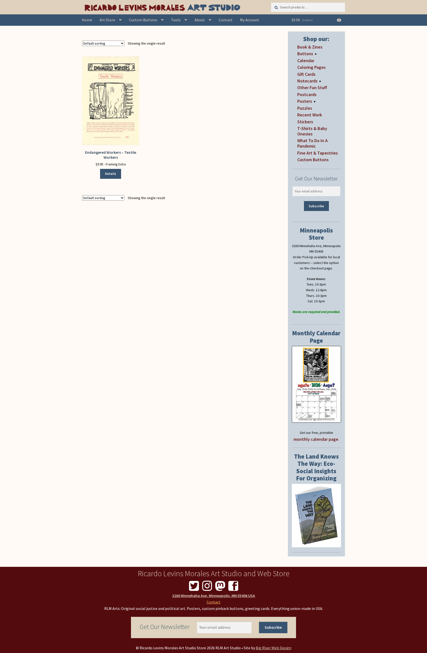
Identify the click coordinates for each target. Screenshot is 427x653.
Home (87, 19)
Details (110, 173)
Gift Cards (306, 74)
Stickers (305, 122)
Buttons (305, 53)
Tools (176, 19)
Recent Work (309, 115)
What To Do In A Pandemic (312, 143)
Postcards (307, 94)
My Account (249, 19)
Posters (304, 101)
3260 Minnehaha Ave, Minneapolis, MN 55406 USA (213, 595)
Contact (226, 19)
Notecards (307, 81)
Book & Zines (309, 47)
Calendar (305, 60)
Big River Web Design (273, 647)
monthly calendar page (316, 439)
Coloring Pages (311, 67)
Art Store (107, 19)
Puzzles (304, 108)
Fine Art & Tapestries (317, 153)
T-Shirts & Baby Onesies (312, 131)
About (199, 19)
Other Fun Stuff (312, 87)
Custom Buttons (143, 19)
